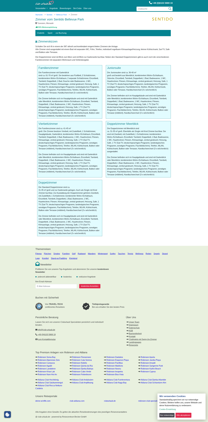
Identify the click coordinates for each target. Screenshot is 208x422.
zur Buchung (61, 33)
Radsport (82, 254)
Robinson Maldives (114, 366)
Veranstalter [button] (40, 8)
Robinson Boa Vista (115, 374)
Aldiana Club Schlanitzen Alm (153, 383)
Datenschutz (134, 328)
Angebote (53, 8)
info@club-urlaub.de (46, 330)
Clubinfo (40, 33)
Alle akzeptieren (183, 415)
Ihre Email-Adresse (43, 282)
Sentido (49, 15)
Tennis (130, 254)
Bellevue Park (61, 15)
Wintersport (103, 254)
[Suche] (170, 9)
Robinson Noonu (113, 369)
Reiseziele (133, 345)
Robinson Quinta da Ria (82, 366)
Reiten (148, 254)
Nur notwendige (167, 415)
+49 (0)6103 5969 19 (162, 3)
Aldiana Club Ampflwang (82, 383)
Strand (165, 254)
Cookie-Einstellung (167, 409)
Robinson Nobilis (79, 363)
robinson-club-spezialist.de (149, 401)
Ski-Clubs (77, 8)
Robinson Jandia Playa (151, 360)
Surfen (113, 254)
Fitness (38, 254)
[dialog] (181, 407)
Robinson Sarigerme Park (152, 366)
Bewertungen (65, 8)
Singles (56, 254)
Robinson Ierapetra (114, 372)
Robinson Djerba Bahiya (82, 369)
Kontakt (132, 336)
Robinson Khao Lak (46, 372)
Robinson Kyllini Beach (151, 369)
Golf (73, 254)
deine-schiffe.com (42, 401)
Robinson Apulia (148, 357)
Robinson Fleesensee (81, 357)
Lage (37, 258)
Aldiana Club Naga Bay (116, 383)
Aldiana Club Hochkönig (48, 380)
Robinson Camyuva (46, 363)
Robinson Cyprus (148, 372)
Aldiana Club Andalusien (82, 380)
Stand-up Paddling (59, 258)
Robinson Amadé (148, 363)
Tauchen (121, 254)
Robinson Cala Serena (82, 360)
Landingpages (135, 342)
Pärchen (47, 254)
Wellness (139, 254)
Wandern (92, 254)
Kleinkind (73, 258)
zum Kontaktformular (47, 339)
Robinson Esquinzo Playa (117, 360)
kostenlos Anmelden (89, 286)
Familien (66, 254)
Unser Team (134, 322)
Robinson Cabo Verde (81, 372)
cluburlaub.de (110, 401)
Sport (50, 33)
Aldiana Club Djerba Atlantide (153, 380)
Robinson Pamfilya (114, 363)
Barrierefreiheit (135, 334)
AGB (131, 331)
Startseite (39, 15)
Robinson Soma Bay (46, 357)
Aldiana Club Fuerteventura (118, 380)
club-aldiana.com (77, 401)
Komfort (45, 258)
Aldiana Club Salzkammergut (50, 383)
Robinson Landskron (47, 369)
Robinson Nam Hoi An (47, 374)
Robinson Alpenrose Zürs (49, 360)
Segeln (157, 254)
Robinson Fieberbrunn (81, 374)
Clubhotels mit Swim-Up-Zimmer (143, 339)
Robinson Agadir (45, 366)
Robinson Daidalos (114, 357)
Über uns (87, 8)
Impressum (133, 325)
